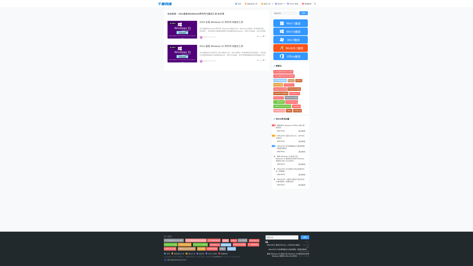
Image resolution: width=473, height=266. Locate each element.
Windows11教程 (292, 98)
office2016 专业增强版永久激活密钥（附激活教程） (288, 249)
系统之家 (298, 110)
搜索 (303, 13)
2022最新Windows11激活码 (284, 76)
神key (290, 110)
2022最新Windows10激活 (284, 72)
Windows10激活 (294, 89)
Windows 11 (295, 93)
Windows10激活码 (281, 93)
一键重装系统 (279, 102)
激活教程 (173, 23)
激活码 (280, 4)
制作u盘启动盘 (292, 102)
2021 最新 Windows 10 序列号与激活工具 (221, 46)
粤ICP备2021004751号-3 (177, 260)
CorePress (217, 257)
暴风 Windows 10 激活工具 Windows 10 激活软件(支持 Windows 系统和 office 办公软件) (290, 158)
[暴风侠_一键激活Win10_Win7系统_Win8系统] (165, 4)
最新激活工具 (252, 4)
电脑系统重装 (279, 110)
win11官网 (278, 85)
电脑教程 (307, 4)
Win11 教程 (293, 4)
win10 (292, 81)
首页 (239, 4)
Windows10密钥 (280, 89)
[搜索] (315, 4)
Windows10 (290, 85)
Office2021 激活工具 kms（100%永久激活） (284, 245)
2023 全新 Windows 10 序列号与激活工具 (221, 22)
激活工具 (267, 4)
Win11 (299, 81)
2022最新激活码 (280, 80)
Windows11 (279, 98)
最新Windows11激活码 (282, 106)
